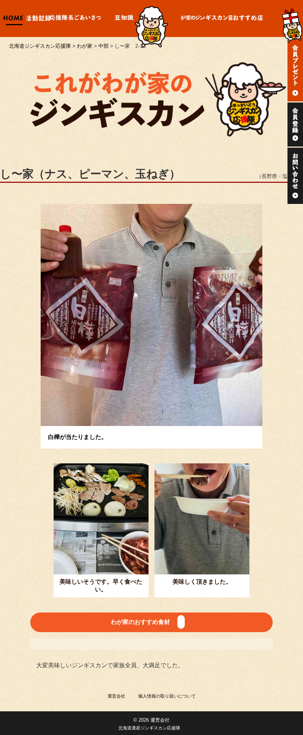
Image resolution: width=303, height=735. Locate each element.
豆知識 (124, 18)
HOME (13, 18)
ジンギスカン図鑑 (217, 18)
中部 (103, 46)
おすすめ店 (248, 18)
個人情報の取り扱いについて (167, 696)
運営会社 (116, 696)
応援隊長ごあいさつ (75, 18)
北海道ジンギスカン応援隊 (40, 46)
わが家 (191, 18)
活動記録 (38, 18)
